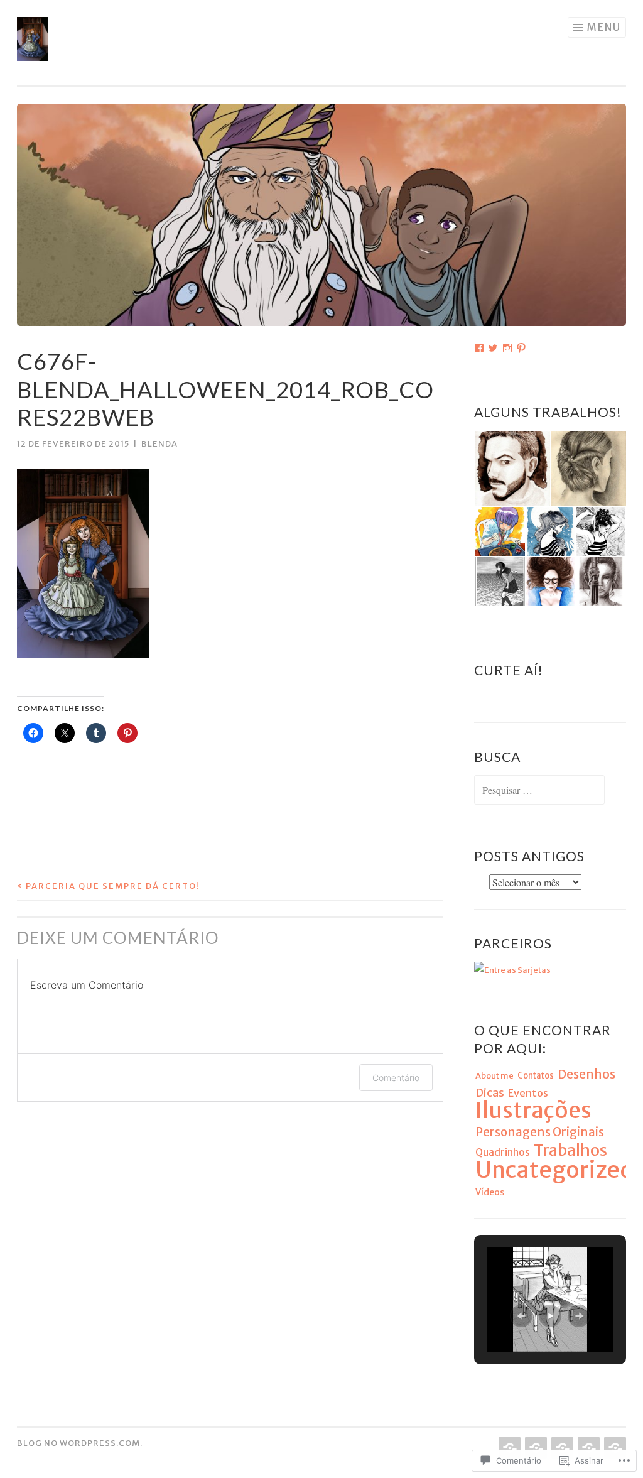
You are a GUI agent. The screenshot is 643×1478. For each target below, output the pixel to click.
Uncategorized (554, 1170)
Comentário (395, 1077)
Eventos (528, 1093)
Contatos (535, 1075)
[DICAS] (587, 1448)
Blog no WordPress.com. (80, 1443)
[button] (512, 468)
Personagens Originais (539, 1132)
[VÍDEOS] (561, 1448)
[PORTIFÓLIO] (508, 1448)
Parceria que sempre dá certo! (108, 886)
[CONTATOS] (614, 1448)
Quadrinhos (502, 1152)
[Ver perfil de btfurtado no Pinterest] (521, 348)
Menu (604, 27)
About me (494, 1075)
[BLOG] (534, 1448)
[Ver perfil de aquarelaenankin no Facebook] (479, 348)
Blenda (159, 443)
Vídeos (489, 1192)
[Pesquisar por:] (539, 791)
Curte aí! (508, 670)
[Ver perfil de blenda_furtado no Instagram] (507, 348)
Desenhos (586, 1074)
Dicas (489, 1093)
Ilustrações (533, 1110)
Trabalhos (570, 1150)
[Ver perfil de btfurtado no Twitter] (493, 348)
